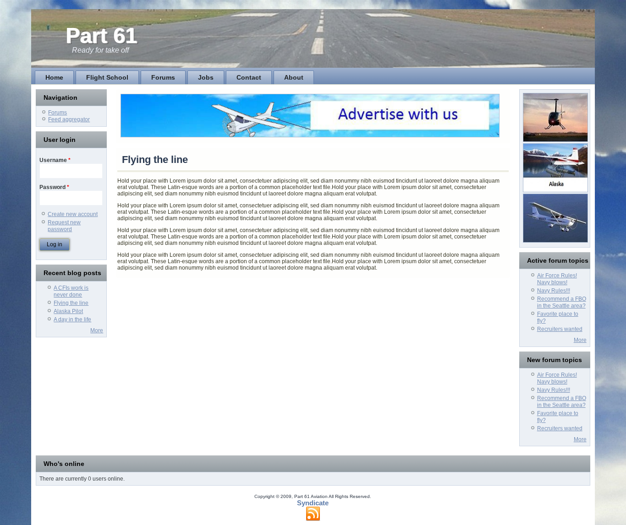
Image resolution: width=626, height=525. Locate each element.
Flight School (107, 77)
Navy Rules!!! (553, 290)
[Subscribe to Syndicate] (313, 514)
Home (54, 77)
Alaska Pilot (68, 311)
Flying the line (71, 303)
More (96, 330)
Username (55, 160)
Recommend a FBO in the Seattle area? (561, 302)
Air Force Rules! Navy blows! (557, 279)
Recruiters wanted (559, 329)
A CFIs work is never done (71, 291)
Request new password (64, 226)
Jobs (206, 77)
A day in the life (72, 319)
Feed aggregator (69, 119)
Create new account (73, 214)
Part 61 (101, 35)
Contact (248, 77)
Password (54, 187)
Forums (163, 77)
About (293, 77)
